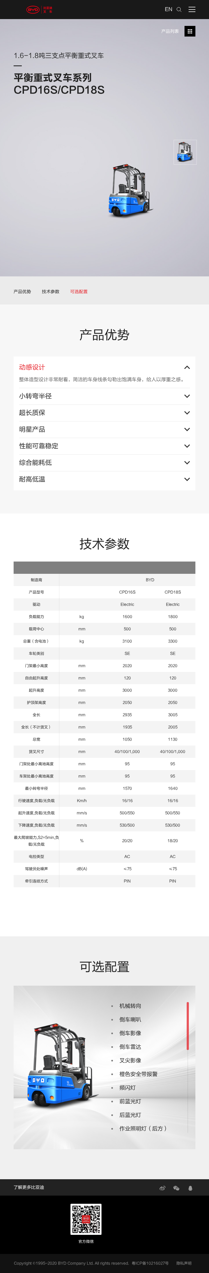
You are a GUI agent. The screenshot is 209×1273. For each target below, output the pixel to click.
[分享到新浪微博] (162, 1188)
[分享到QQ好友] (190, 1188)
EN (168, 9)
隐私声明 (184, 1263)
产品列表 (170, 31)
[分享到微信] (176, 1188)
